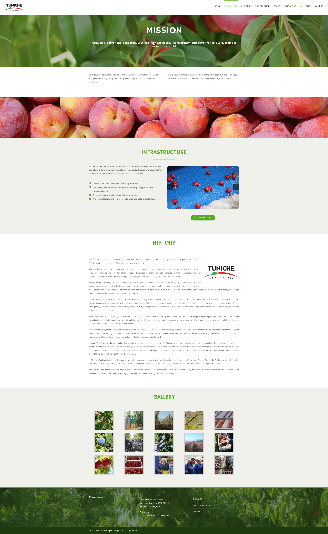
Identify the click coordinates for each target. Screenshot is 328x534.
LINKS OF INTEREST (201, 505)
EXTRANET (197, 499)
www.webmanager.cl (106, 531)
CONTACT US (198, 511)
